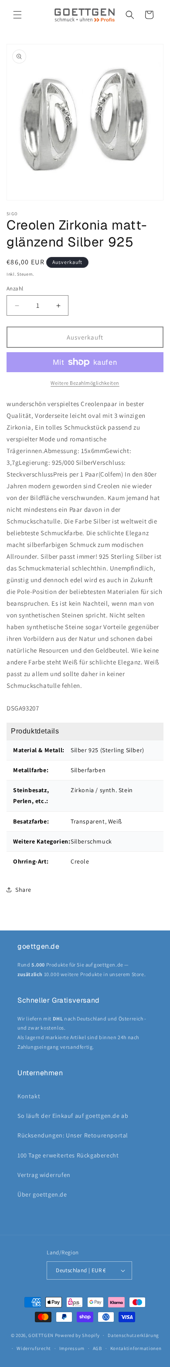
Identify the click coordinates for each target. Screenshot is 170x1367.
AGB (97, 1348)
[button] (17, 14)
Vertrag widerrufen (44, 1175)
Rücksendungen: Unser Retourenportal (72, 1135)
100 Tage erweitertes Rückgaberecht (68, 1155)
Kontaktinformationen (136, 1348)
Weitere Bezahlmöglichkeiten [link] (85, 383)
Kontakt (28, 1096)
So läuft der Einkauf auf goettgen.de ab (72, 1116)
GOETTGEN (41, 1335)
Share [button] (23, 890)
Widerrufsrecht (34, 1348)
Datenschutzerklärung (133, 1335)
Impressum (72, 1348)
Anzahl (15, 288)
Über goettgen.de (42, 1194)
